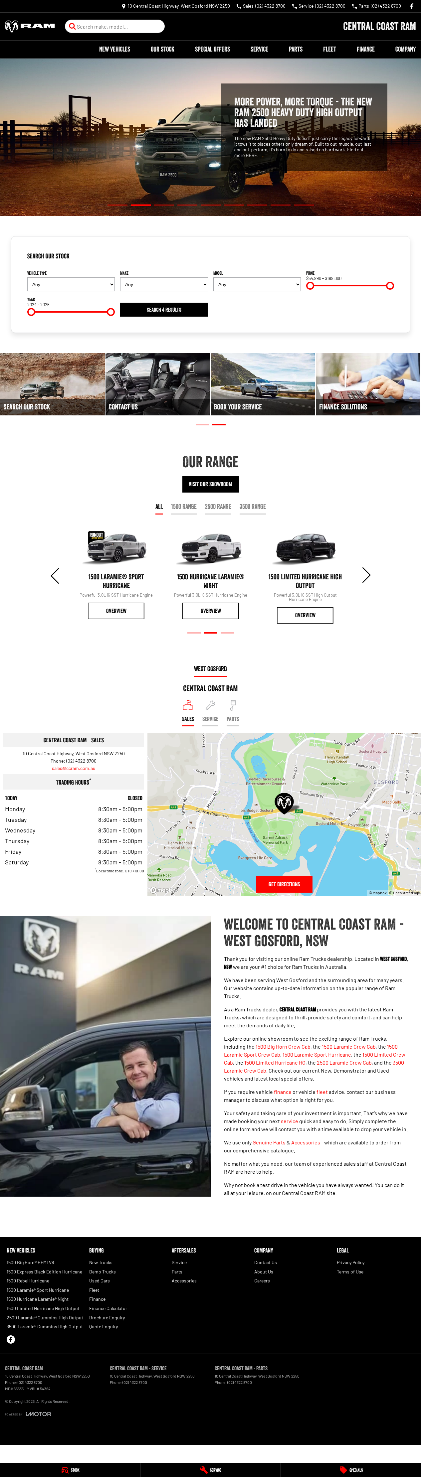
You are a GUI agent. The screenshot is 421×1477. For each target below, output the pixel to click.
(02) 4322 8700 (81, 761)
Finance (366, 49)
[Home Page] (30, 26)
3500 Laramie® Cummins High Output (45, 1326)
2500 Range (218, 507)
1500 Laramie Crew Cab (349, 1046)
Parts (296, 49)
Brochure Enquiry (107, 1317)
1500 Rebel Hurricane (28, 1280)
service (289, 1121)
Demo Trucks (102, 1271)
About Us (263, 1271)
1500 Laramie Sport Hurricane (317, 1054)
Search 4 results (164, 309)
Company (405, 49)
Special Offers (212, 49)
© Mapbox (378, 892)
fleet (322, 1092)
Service (259, 49)
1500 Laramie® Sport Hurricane (38, 1290)
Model (218, 273)
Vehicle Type (37, 273)
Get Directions (284, 884)
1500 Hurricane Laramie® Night (38, 1299)
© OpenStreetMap (404, 892)
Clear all (383, 259)
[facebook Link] (412, 6)
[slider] (310, 286)
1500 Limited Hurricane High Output (43, 1308)
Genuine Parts (269, 1142)
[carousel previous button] (55, 575)
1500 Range (184, 507)
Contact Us (265, 1262)
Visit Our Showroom (210, 484)
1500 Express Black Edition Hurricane (44, 1271)
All (159, 507)
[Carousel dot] (117, 205)
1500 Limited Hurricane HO (275, 1062)
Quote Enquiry (103, 1326)
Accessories (305, 1142)
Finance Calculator (108, 1308)
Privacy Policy (350, 1262)
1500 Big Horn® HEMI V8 (30, 1262)
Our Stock (162, 49)
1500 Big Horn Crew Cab (283, 1046)
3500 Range (253, 507)
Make (124, 273)
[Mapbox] (165, 890)
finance (283, 1092)
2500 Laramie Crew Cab (344, 1062)
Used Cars (99, 1280)
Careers (262, 1280)
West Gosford (210, 669)
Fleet (329, 49)
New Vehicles (114, 49)
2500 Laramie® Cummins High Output (45, 1317)
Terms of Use (350, 1271)
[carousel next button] (365, 575)
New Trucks (100, 1262)
